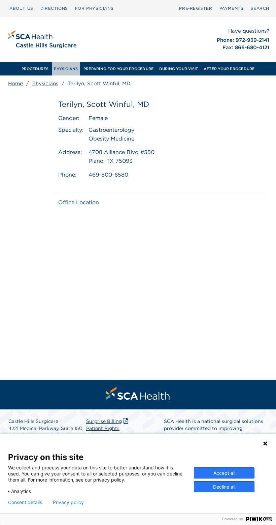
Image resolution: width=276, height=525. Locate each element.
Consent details (25, 502)
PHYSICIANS (66, 68)
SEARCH (259, 8)
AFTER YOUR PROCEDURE (229, 68)
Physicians (45, 84)
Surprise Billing (104, 421)
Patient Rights (102, 428)
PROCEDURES (35, 68)
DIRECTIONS (54, 8)
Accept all (224, 473)
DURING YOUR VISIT (178, 68)
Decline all (224, 487)
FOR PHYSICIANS (94, 8)
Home (15, 84)
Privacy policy (68, 502)
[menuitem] (35, 68)
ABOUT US (21, 8)
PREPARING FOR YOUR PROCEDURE (118, 68)
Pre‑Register (195, 8)
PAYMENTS (231, 8)
